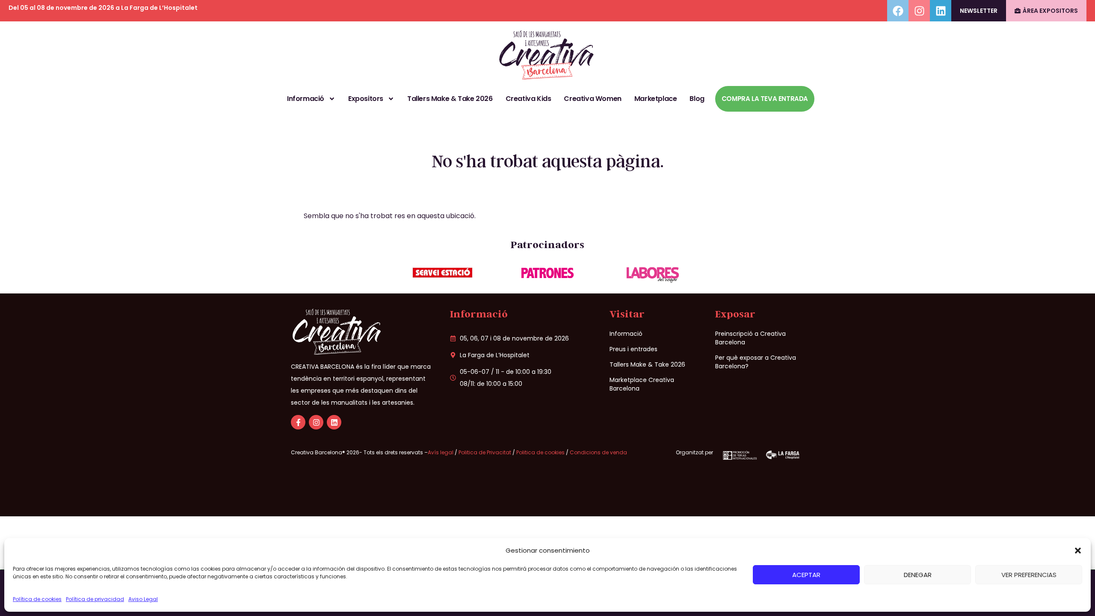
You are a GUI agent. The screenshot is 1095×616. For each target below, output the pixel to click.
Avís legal (441, 452)
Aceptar (806, 574)
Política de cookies (37, 599)
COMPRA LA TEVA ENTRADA (765, 98)
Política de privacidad (95, 599)
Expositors (365, 99)
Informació (305, 99)
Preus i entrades (633, 349)
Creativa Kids (528, 99)
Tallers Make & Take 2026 (449, 99)
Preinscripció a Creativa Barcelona (750, 337)
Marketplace (655, 99)
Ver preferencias (1029, 574)
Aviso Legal (143, 599)
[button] (1078, 550)
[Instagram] (919, 10)
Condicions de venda (598, 452)
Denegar (918, 574)
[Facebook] (898, 10)
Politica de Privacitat (485, 452)
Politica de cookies (540, 452)
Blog (697, 99)
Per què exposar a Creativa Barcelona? (755, 361)
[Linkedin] (940, 10)
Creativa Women (592, 99)
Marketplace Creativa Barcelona (642, 384)
